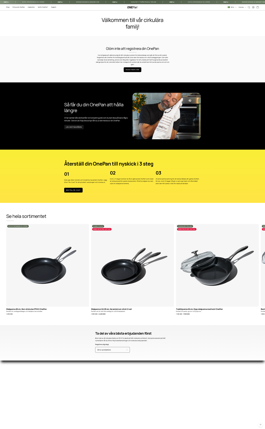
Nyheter (197, 404)
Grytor (94, 411)
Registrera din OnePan (151, 404)
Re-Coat (95, 417)
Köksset (94, 414)
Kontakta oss (147, 395)
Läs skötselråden (74, 127)
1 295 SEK (9, 314)
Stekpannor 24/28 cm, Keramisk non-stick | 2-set (111, 309)
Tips (196, 407)
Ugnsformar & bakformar (100, 407)
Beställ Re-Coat (73, 190)
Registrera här (132, 70)
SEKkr (232, 7)
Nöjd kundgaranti (149, 407)
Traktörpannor (97, 398)
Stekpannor (96, 395)
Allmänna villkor (148, 411)
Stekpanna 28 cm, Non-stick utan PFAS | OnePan (26, 309)
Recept (197, 401)
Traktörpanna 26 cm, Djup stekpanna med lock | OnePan (199, 309)
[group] (132, 269)
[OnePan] (132, 7)
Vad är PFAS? (199, 395)
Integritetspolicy (149, 414)
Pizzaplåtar (96, 404)
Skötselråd (198, 398)
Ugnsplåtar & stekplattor (100, 401)
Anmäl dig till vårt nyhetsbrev (153, 401)
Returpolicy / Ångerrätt (151, 398)
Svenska (241, 7)
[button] (18, 7)
